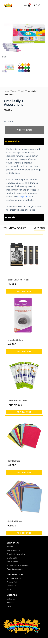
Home (6, 91)
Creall (21, 91)
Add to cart (24, 130)
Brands (14, 91)
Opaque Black (24, 196)
